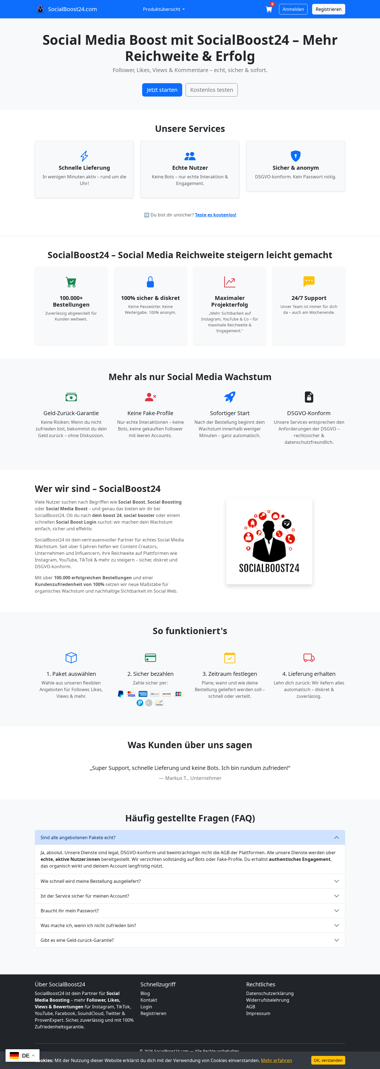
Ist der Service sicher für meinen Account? (85, 896)
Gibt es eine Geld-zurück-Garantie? (77, 940)
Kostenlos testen (211, 89)
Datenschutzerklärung (270, 993)
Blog (145, 993)
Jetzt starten (162, 89)
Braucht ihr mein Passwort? (70, 911)
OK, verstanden (328, 1060)
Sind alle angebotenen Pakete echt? (78, 837)
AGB (250, 1007)
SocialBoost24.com (72, 9)
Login (146, 1007)
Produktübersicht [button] (162, 9)
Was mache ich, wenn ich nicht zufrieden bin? (88, 925)
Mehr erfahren (276, 1060)
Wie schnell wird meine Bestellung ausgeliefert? (91, 881)
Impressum (258, 1013)
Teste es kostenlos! (215, 215)
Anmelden (293, 9)
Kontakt (148, 1000)
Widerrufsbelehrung (267, 1000)
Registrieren (329, 9)
